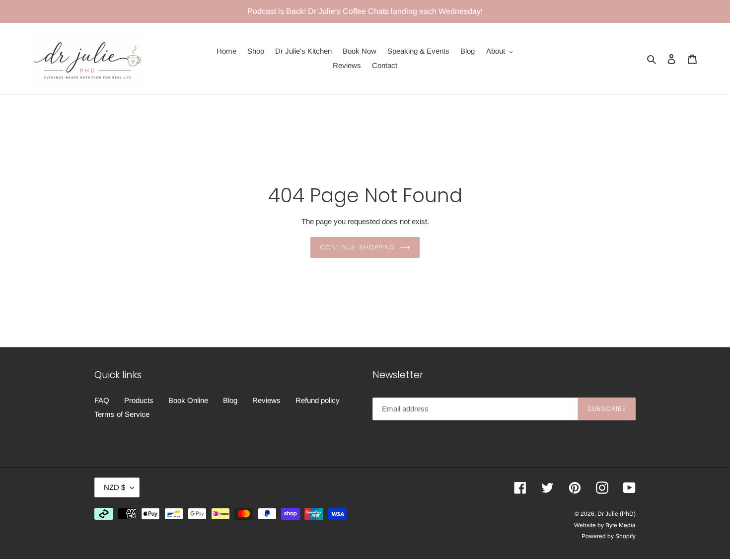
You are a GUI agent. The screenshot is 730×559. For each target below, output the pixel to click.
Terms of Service (121, 414)
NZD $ (114, 487)
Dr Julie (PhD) (616, 513)
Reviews (266, 400)
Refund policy (317, 400)
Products (138, 400)
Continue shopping (357, 247)
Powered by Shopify (609, 536)
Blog (230, 400)
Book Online (188, 400)
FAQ (101, 400)
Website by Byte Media (605, 525)
